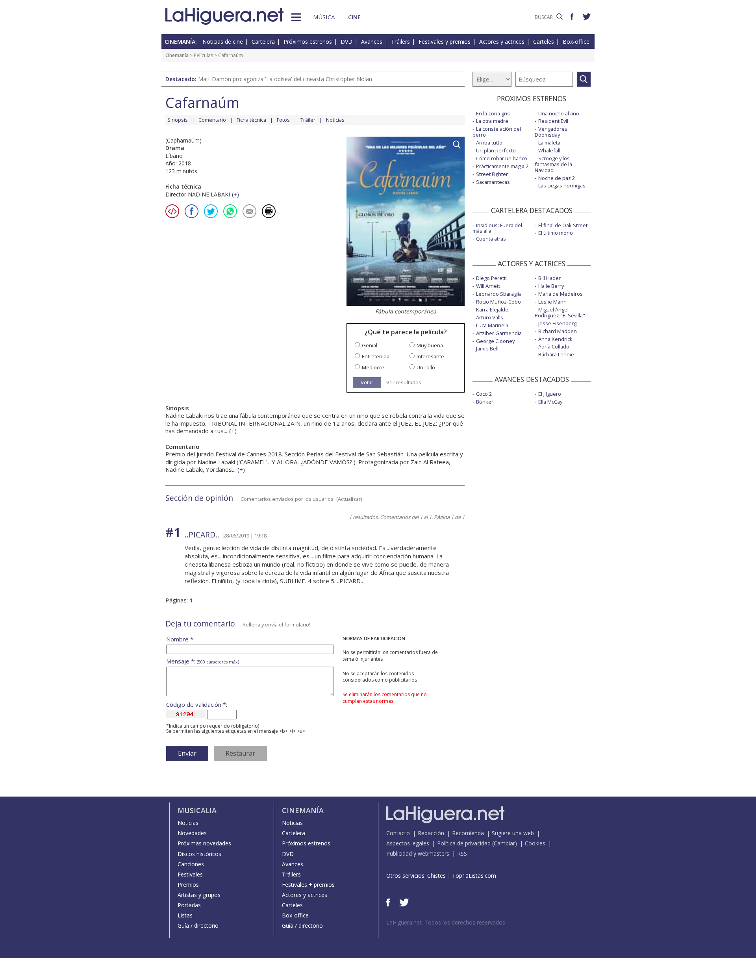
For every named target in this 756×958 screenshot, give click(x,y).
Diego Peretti (491, 278)
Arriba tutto (489, 142)
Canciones (191, 864)
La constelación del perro (496, 131)
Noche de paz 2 (556, 178)
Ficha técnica (251, 119)
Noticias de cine (222, 41)
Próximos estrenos (308, 41)
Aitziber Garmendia (499, 333)
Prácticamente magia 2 (502, 166)
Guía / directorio (198, 925)
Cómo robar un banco (501, 158)
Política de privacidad (464, 843)
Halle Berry (551, 285)
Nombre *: (180, 639)
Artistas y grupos (199, 895)
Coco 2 (484, 393)
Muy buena (430, 345)
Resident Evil (553, 120)
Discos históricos (199, 854)
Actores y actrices (501, 41)
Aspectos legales (407, 843)
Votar (367, 382)
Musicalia (197, 810)
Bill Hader (549, 278)
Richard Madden (557, 331)
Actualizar (349, 498)
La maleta (549, 142)
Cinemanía (177, 55)
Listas (185, 915)
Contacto (398, 833)
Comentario (212, 119)
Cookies (535, 843)
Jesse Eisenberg (557, 323)
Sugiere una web (513, 833)
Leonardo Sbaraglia (499, 293)
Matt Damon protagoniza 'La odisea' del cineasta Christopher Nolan (285, 79)
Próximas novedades (204, 843)
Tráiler (307, 119)
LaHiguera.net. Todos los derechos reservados (445, 922)
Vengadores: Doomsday (552, 131)
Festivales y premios (445, 41)
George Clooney (495, 341)
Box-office (576, 41)
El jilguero (549, 393)
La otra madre (492, 120)
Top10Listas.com (474, 875)
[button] (296, 17)
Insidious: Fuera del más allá (497, 228)
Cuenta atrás (491, 238)
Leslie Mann (552, 301)
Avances (371, 41)
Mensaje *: (202, 661)
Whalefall (549, 150)
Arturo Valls (489, 317)
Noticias (335, 119)
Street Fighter (492, 174)
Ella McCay (550, 401)
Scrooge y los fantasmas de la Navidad (553, 164)
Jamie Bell (487, 348)
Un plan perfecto (496, 150)
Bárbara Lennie (556, 354)
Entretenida (375, 356)
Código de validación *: (196, 704)
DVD (346, 41)
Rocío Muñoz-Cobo (498, 301)
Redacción (431, 833)
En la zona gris (493, 113)
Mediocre (373, 367)
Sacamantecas (493, 181)
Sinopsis (177, 119)
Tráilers (400, 41)
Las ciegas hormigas (562, 185)
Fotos (283, 119)
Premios (188, 884)
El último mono (555, 232)
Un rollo (426, 367)
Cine (354, 17)
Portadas (189, 905)
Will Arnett (488, 285)
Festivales (190, 874)
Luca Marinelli (492, 325)
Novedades (192, 833)
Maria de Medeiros (560, 293)
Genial (369, 345)
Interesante (430, 356)
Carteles (543, 41)
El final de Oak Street (562, 225)
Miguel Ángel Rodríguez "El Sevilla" (560, 312)
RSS (462, 853)
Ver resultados (403, 382)
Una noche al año (558, 113)
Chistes (436, 875)
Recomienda (468, 833)
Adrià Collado (553, 346)
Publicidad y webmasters (417, 853)
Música (324, 17)
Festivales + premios (308, 884)
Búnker (484, 401)
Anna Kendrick (555, 339)
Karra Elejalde (492, 309)
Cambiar (504, 843)
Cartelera (263, 41)
